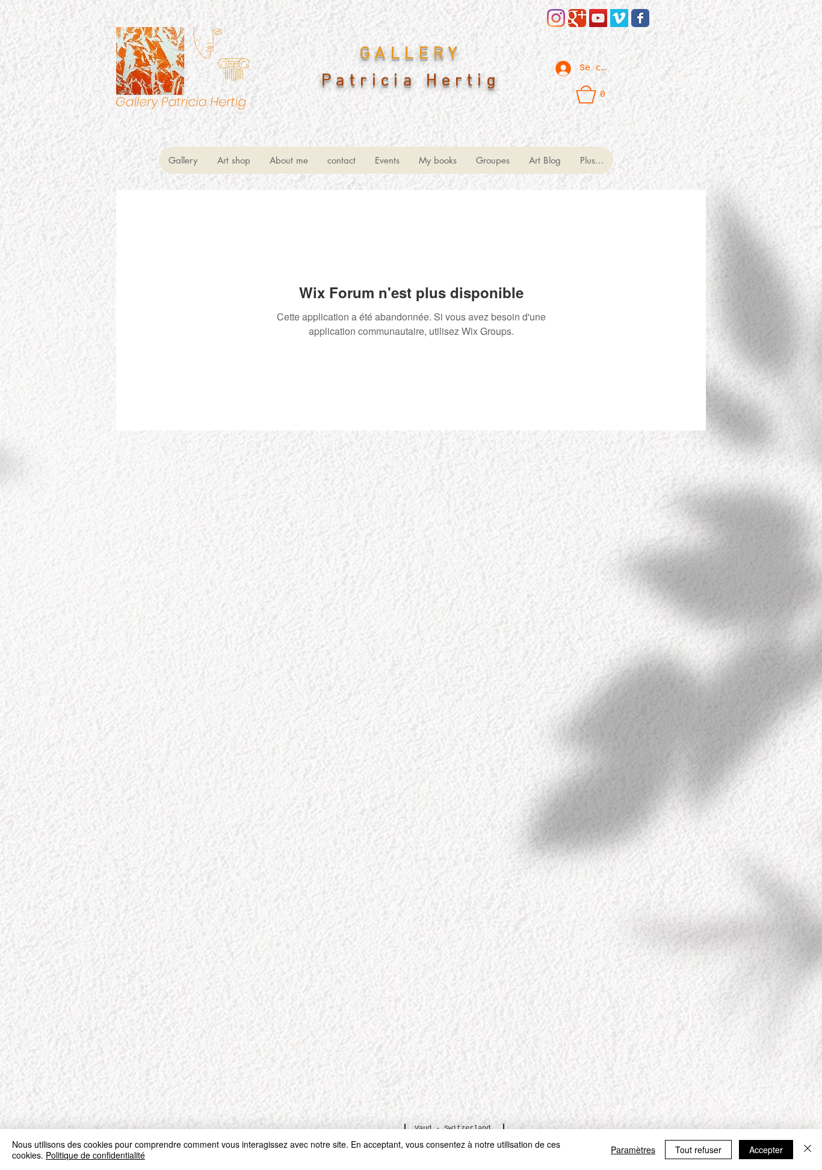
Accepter (766, 1150)
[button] (591, 94)
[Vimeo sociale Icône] (619, 18)
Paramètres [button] (633, 1150)
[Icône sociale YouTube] (598, 18)
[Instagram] (556, 18)
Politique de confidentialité (95, 1155)
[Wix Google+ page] (577, 18)
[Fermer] (807, 1149)
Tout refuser (698, 1150)
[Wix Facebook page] (640, 18)
